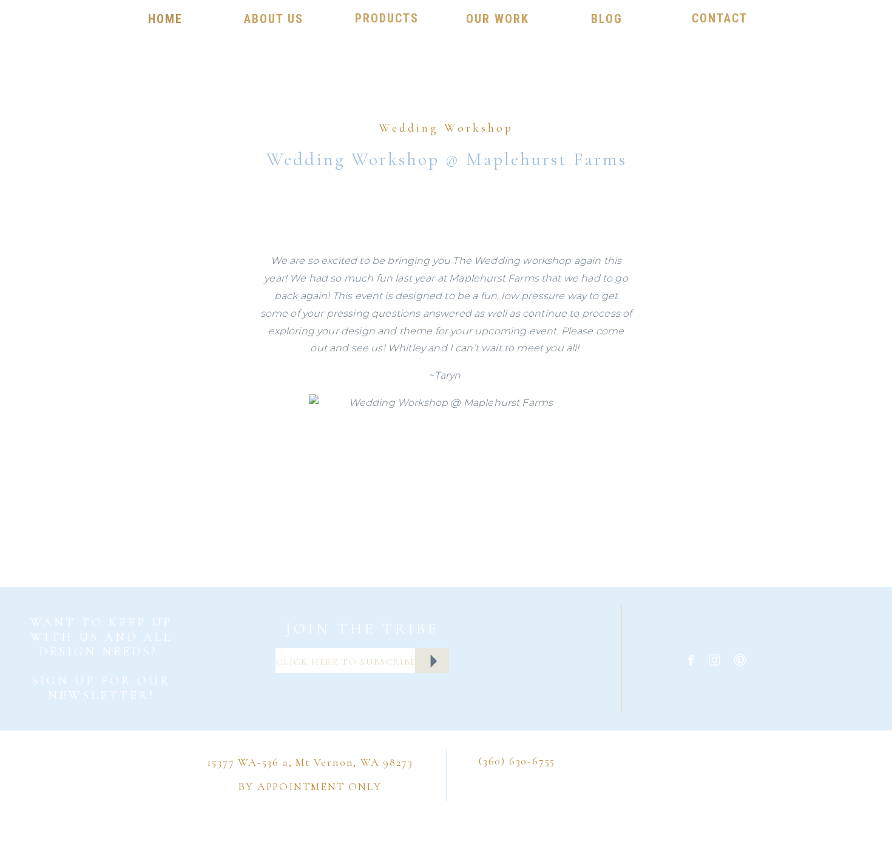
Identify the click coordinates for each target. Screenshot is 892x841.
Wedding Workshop (446, 128)
